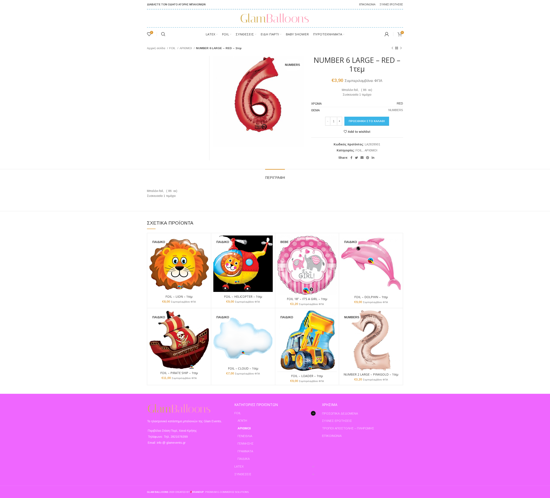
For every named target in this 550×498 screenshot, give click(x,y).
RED (400, 103)
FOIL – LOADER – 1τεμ (307, 376)
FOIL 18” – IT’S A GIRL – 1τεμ (307, 299)
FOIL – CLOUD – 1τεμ (243, 368)
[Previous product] (392, 48)
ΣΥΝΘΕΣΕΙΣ (242, 474)
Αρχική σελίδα (156, 48)
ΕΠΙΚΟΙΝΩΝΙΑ (332, 436)
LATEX (239, 466)
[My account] (386, 34)
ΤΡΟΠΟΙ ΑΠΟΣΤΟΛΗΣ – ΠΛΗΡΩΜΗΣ (348, 428)
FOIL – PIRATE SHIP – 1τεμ (179, 373)
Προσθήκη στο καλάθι (367, 121)
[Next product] (401, 48)
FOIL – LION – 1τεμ (178, 296)
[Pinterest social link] (367, 157)
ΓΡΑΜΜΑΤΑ (245, 451)
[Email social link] (362, 157)
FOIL (172, 48)
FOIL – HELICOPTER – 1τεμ (243, 296)
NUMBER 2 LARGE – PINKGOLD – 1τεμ (371, 374)
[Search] (163, 34)
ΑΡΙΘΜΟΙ (186, 48)
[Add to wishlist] (205, 252)
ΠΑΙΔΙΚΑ (244, 458)
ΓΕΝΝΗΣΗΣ (246, 443)
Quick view (205, 242)
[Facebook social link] (351, 157)
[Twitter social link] (356, 157)
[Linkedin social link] (373, 157)
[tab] (275, 175)
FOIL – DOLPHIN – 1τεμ (371, 297)
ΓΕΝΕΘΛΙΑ (245, 436)
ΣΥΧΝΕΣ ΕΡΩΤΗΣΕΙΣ (337, 421)
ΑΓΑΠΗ (242, 420)
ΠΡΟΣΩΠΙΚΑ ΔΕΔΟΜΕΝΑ (340, 413)
